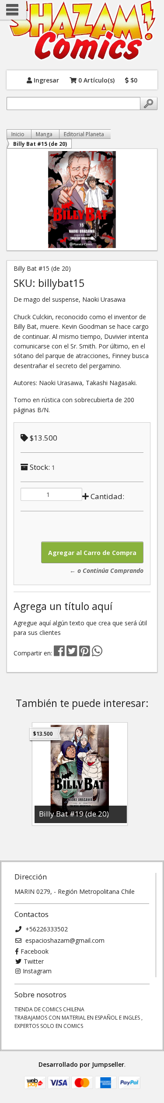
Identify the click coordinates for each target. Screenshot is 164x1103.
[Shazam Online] (82, 31)
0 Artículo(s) (96, 79)
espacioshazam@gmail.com (64, 940)
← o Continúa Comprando (106, 570)
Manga (44, 134)
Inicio (17, 134)
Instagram (37, 971)
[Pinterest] (84, 653)
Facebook (35, 951)
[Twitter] (72, 653)
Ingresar (45, 79)
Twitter (34, 961)
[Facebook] (59, 653)
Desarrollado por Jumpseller (81, 1064)
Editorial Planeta (84, 134)
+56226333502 (46, 929)
